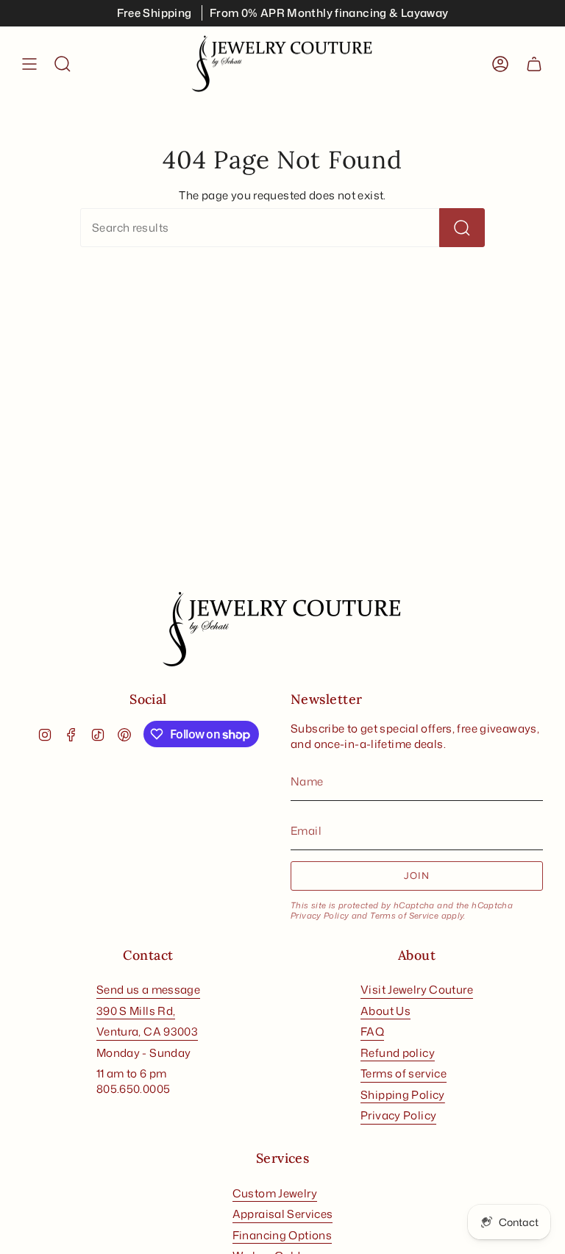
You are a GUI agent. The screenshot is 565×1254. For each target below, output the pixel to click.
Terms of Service (404, 916)
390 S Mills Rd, (136, 1011)
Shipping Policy (402, 1094)
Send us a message (148, 989)
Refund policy (397, 1053)
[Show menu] (29, 64)
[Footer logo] (282, 629)
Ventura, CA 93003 (147, 1031)
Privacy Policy (320, 916)
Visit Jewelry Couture (416, 989)
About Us (385, 1011)
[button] (62, 64)
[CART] (534, 64)
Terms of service (403, 1073)
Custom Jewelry (274, 1193)
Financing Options (282, 1235)
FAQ (372, 1031)
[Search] (462, 227)
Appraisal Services (282, 1214)
